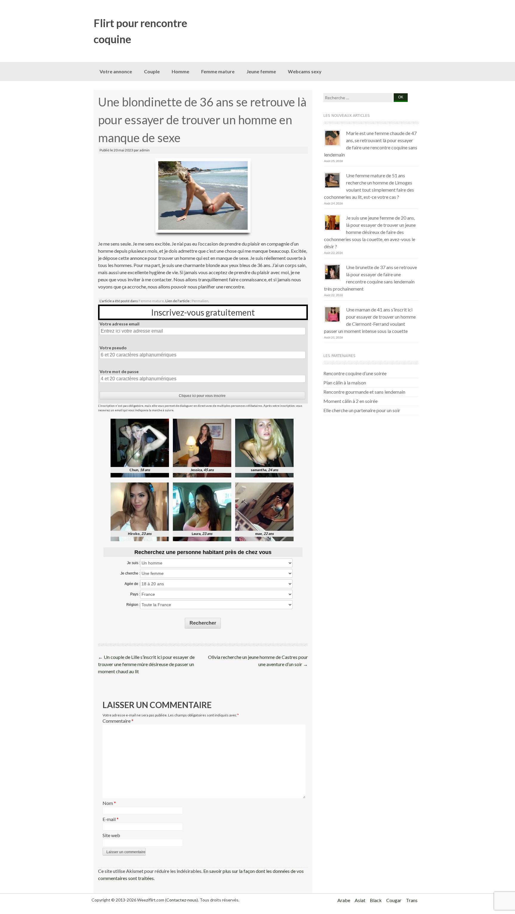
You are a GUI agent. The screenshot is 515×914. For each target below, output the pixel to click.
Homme (180, 71)
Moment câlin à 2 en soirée (350, 401)
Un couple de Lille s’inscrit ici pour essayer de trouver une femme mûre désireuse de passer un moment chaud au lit (146, 664)
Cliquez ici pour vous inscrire (202, 396)
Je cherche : (130, 573)
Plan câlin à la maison (344, 382)
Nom (109, 803)
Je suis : (133, 563)
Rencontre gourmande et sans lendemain (364, 392)
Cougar (393, 900)
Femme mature (218, 71)
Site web (111, 835)
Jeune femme (261, 71)
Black (376, 900)
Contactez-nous (181, 899)
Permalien (200, 301)
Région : (133, 605)
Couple (152, 71)
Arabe (343, 900)
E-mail (111, 819)
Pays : (135, 594)
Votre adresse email (119, 323)
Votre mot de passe (119, 371)
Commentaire (118, 721)
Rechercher (203, 623)
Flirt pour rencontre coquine (140, 31)
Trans (412, 900)
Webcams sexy (305, 71)
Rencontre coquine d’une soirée (355, 373)
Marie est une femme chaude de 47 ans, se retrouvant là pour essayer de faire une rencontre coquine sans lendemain (370, 143)
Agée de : (132, 584)
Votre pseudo (113, 347)
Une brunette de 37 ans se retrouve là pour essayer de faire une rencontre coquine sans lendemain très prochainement (370, 277)
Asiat (360, 900)
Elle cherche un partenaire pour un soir (361, 410)
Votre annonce (116, 71)
